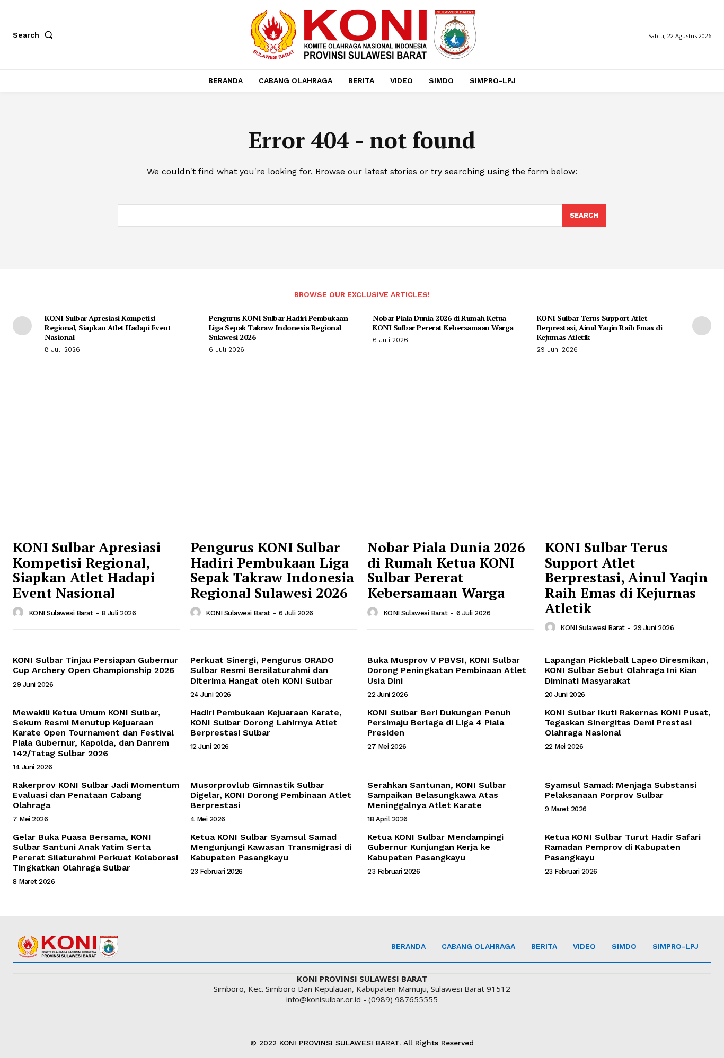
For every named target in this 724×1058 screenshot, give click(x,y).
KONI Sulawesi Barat (61, 613)
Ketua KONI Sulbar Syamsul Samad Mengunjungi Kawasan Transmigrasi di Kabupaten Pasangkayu (270, 847)
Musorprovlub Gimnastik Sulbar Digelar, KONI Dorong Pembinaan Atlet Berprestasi (270, 795)
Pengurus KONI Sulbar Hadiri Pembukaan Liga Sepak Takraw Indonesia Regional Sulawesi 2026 (278, 327)
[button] (35, 35)
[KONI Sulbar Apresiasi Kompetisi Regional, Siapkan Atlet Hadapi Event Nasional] (96, 471)
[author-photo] (20, 612)
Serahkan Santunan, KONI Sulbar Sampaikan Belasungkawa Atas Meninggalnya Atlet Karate (436, 795)
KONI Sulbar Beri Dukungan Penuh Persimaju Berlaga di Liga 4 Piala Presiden (439, 722)
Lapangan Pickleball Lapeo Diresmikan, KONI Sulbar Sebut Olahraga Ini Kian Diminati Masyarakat (627, 670)
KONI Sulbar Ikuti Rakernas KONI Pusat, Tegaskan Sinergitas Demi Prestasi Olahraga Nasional (628, 722)
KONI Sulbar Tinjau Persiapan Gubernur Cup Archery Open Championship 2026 (95, 665)
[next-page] (701, 325)
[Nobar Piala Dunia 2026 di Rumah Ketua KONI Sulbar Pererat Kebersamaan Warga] (450, 471)
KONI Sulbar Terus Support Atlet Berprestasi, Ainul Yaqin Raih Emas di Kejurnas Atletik (600, 327)
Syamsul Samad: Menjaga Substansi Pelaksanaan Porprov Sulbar (620, 790)
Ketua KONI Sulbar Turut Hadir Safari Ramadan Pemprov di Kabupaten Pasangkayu (623, 847)
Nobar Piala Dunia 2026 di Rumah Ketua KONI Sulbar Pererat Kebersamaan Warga (443, 323)
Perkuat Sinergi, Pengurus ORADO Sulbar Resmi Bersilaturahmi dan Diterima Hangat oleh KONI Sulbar (262, 670)
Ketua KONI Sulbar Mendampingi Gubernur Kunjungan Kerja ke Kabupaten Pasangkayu (435, 847)
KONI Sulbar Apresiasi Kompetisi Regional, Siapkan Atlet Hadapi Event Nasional (108, 327)
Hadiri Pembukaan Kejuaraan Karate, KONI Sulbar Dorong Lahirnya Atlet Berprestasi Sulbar (266, 722)
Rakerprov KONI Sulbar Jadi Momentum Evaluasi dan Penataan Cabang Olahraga (96, 795)
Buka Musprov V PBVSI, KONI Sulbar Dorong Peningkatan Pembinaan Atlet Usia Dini (446, 670)
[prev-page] (22, 325)
